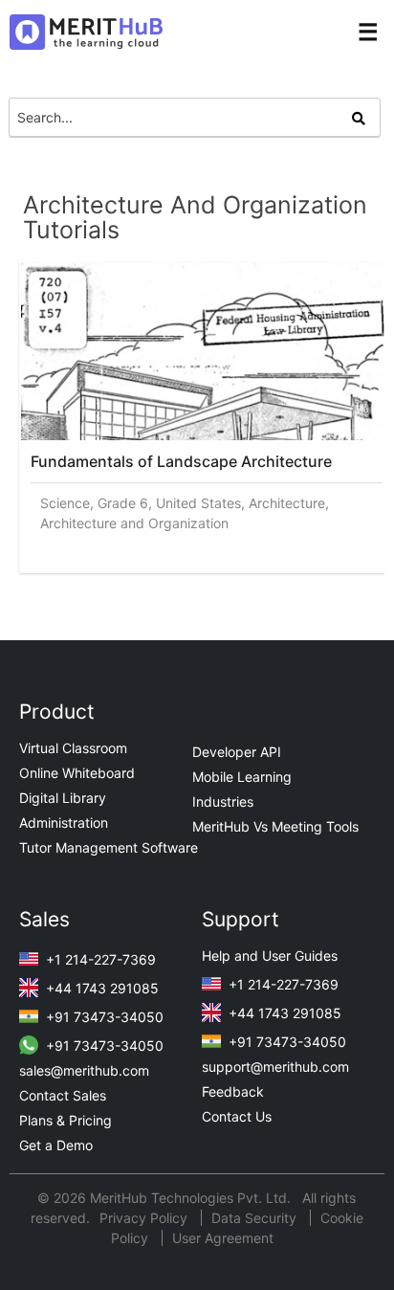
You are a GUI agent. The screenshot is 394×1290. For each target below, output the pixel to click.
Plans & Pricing (65, 1120)
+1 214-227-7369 (99, 959)
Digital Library (62, 798)
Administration (63, 822)
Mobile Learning (242, 776)
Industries (222, 801)
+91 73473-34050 (103, 1017)
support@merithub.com (275, 1066)
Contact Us (237, 1116)
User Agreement (223, 1238)
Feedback (233, 1091)
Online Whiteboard (77, 773)
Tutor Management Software (108, 847)
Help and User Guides (270, 955)
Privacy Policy (145, 1218)
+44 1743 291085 (100, 988)
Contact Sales (62, 1095)
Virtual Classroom (73, 748)
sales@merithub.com (84, 1070)
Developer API (236, 752)
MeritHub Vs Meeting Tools (275, 826)
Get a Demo (56, 1145)
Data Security (255, 1218)
